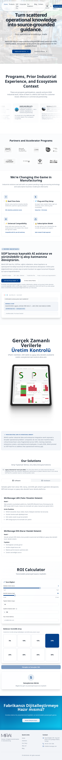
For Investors (30, 5)
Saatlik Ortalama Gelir (9, 608)
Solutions (24, 740)
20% (52, 641)
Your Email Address (8, 616)
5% (10, 641)
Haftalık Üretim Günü (31, 586)
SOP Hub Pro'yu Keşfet (10, 280)
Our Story (24, 743)
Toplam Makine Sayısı (9, 601)
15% (38, 641)
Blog (35, 4)
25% (9, 655)
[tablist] (31, 480)
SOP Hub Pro (17, 6)
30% (24, 655)
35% (38, 655)
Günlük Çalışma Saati (31, 593)
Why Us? (24, 746)
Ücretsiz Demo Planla (30, 280)
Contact (40, 4)
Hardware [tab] (47, 481)
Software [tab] (17, 481)
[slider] (40, 588)
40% (52, 655)
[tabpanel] (31, 521)
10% (24, 641)
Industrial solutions (39, 51)
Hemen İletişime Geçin (31, 720)
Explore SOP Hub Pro (20, 51)
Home (6, 4)
